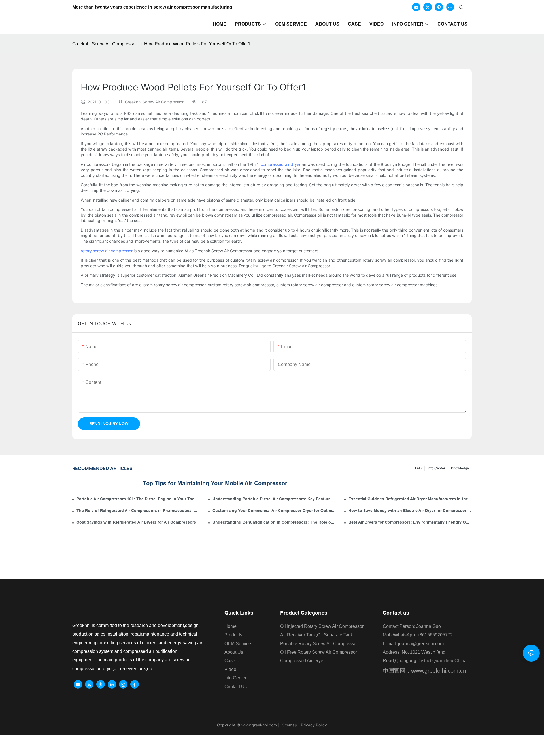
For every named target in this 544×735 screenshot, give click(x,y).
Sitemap (289, 725)
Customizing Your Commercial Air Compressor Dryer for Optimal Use (274, 510)
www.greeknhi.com (259, 725)
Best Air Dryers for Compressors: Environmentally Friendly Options (410, 522)
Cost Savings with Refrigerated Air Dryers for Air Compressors (136, 522)
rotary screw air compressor (107, 250)
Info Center (436, 468)
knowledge (460, 468)
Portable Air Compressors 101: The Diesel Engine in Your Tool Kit (138, 499)
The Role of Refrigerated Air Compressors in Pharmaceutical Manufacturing (138, 510)
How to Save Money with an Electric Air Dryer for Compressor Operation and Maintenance (410, 510)
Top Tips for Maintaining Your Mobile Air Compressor (215, 483)
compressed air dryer (281, 164)
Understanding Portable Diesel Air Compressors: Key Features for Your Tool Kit (274, 499)
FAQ (418, 468)
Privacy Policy (314, 725)
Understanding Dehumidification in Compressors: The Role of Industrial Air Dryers (274, 522)
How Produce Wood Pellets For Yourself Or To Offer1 (197, 43)
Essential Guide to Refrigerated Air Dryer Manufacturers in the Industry (410, 499)
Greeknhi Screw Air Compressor (104, 43)
